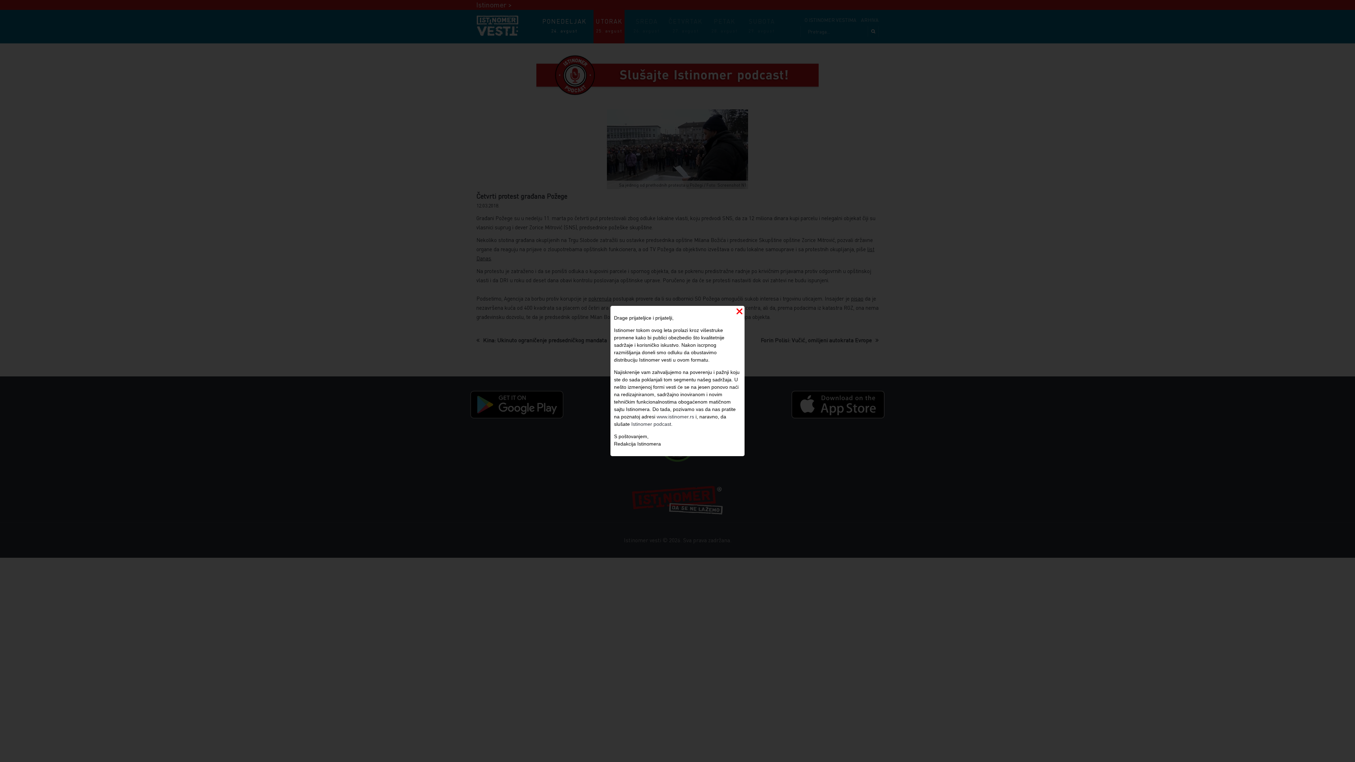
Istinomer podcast (651, 424)
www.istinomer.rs (675, 416)
